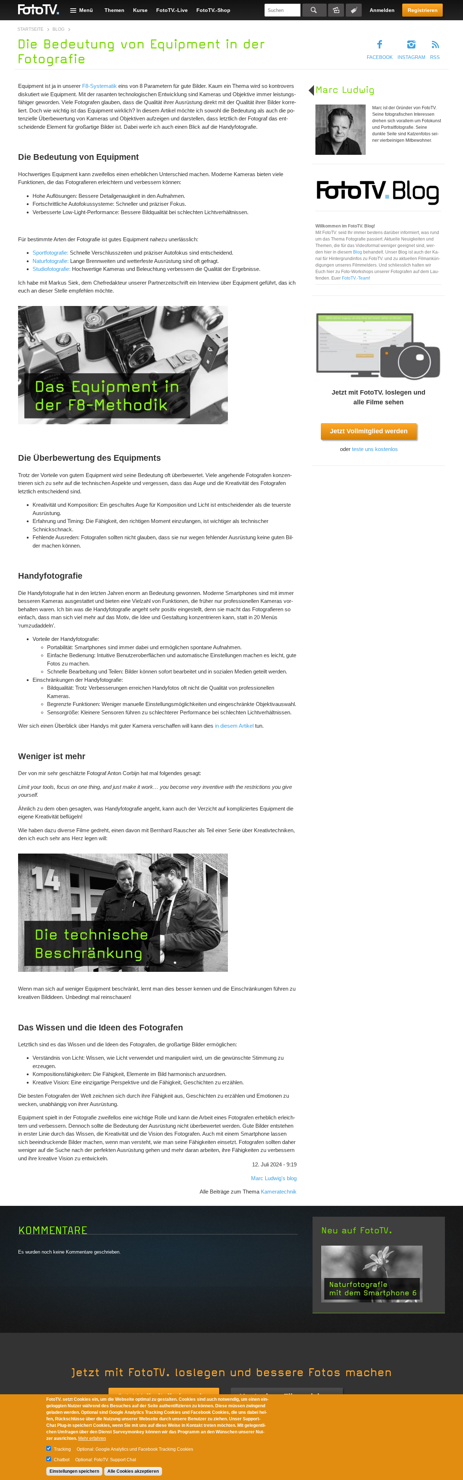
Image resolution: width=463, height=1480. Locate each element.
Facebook (380, 57)
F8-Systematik (99, 86)
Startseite (30, 29)
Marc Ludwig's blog (274, 1178)
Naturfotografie (50, 261)
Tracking (62, 1449)
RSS (435, 57)
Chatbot (61, 1459)
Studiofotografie (51, 269)
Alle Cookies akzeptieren (133, 1471)
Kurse (140, 10)
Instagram (411, 57)
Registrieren (423, 10)
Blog (58, 29)
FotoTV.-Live (172, 10)
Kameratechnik (279, 1191)
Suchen (314, 10)
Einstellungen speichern (74, 1471)
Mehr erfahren (92, 1438)
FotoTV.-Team (355, 278)
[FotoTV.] (38, 9)
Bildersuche (336, 10)
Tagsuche (354, 10)
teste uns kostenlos (375, 449)
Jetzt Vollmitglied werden (369, 431)
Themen (114, 10)
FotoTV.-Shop (213, 10)
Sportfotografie (50, 253)
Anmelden (382, 10)
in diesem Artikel (234, 726)
